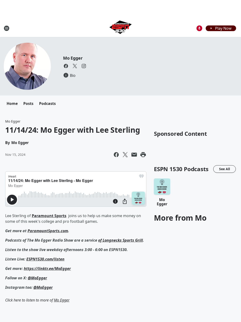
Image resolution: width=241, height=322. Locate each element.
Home (12, 103)
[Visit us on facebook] (66, 66)
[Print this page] (143, 154)
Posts (28, 103)
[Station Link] (120, 28)
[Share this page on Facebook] (116, 154)
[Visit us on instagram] (84, 66)
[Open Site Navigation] (6, 28)
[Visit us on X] (75, 66)
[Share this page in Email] (134, 154)
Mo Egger (72, 58)
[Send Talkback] (199, 28)
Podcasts (47, 103)
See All (224, 169)
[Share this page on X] (125, 154)
